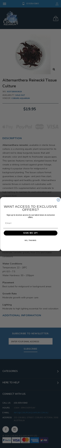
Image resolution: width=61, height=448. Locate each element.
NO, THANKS (30, 240)
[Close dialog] (58, 199)
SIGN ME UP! (30, 233)
